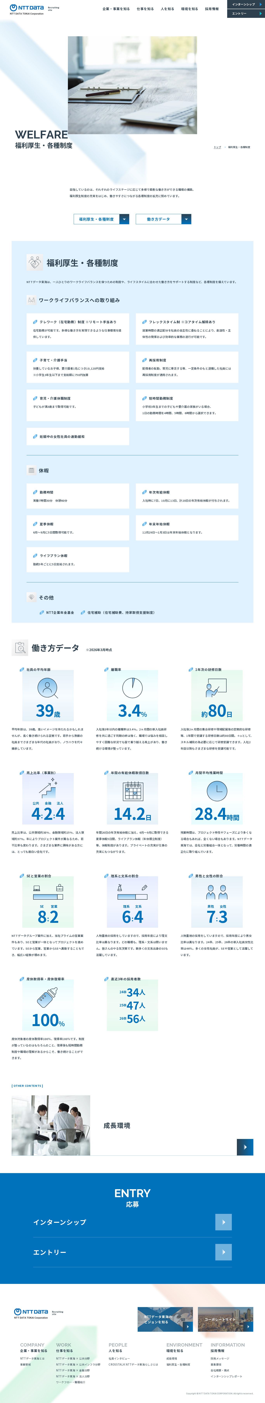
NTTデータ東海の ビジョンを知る (158, 1319)
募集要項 (216, 1364)
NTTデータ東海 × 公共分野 (73, 1358)
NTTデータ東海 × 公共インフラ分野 (78, 1364)
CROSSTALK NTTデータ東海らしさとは (133, 1364)
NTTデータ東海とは (32, 1358)
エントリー (239, 13)
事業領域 (25, 1364)
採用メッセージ (220, 1358)
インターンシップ (243, 4)
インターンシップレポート (226, 1376)
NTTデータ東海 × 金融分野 (73, 1370)
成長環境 (117, 1125)
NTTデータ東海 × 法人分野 (73, 1376)
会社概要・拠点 (220, 1370)
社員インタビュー (119, 1358)
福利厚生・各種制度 (178, 1364)
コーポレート (220, 1319)
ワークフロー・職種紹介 (70, 1382)
